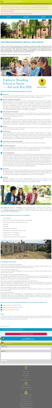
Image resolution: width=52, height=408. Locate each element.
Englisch (21, 13)
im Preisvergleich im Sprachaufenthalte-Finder (29, 181)
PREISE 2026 (26, 17)
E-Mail (15, 317)
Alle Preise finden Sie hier (24, 54)
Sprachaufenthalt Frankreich (26, 405)
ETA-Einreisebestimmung (10, 319)
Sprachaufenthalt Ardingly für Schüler (12, 305)
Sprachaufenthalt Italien (26, 407)
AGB (26, 369)
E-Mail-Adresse (4, 346)
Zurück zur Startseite (5, 326)
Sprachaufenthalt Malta (26, 397)
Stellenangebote (26, 375)
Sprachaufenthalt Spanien (26, 403)
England (26, 13)
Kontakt (26, 377)
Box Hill (8, 17)
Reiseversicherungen (26, 379)
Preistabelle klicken (8, 209)
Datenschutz (26, 371)
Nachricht (3, 351)
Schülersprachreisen (14, 13)
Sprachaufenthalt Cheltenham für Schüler (13, 307)
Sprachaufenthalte (5, 13)
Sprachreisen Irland (26, 399)
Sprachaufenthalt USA (26, 401)
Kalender (28, 127)
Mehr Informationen (6, 11)
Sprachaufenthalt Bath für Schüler (11, 309)
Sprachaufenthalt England (26, 394)
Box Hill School (37, 101)
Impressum (26, 373)
